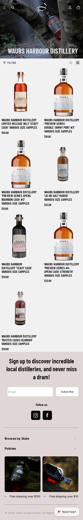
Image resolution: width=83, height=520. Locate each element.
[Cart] (78, 7)
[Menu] (4, 7)
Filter (11, 62)
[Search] (12, 7)
